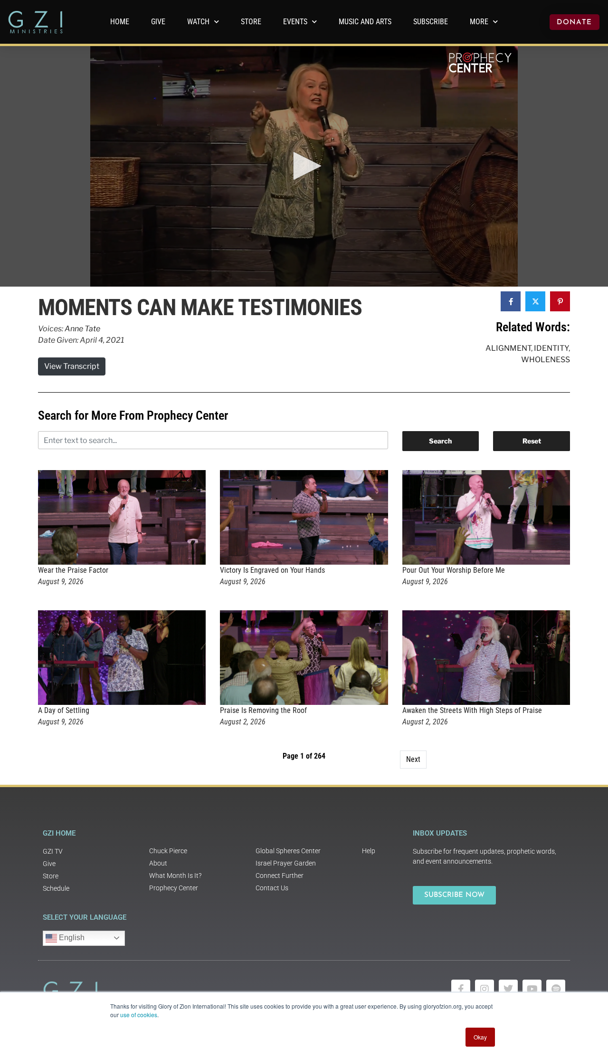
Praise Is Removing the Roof (263, 710)
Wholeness (545, 359)
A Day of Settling (63, 710)
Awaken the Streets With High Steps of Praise (472, 710)
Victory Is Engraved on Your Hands (272, 570)
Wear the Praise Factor (73, 570)
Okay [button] (480, 1037)
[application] (304, 166)
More (479, 21)
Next (413, 759)
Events (295, 21)
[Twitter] (508, 989)
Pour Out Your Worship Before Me (453, 570)
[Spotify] (555, 989)
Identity (551, 348)
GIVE (158, 21)
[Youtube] (532, 989)
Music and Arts (365, 21)
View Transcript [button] (71, 366)
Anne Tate (82, 328)
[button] (304, 166)
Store (251, 21)
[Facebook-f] (460, 989)
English (71, 938)
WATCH (198, 21)
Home (119, 21)
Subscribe (430, 21)
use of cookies (138, 1015)
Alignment (508, 348)
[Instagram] (484, 989)
